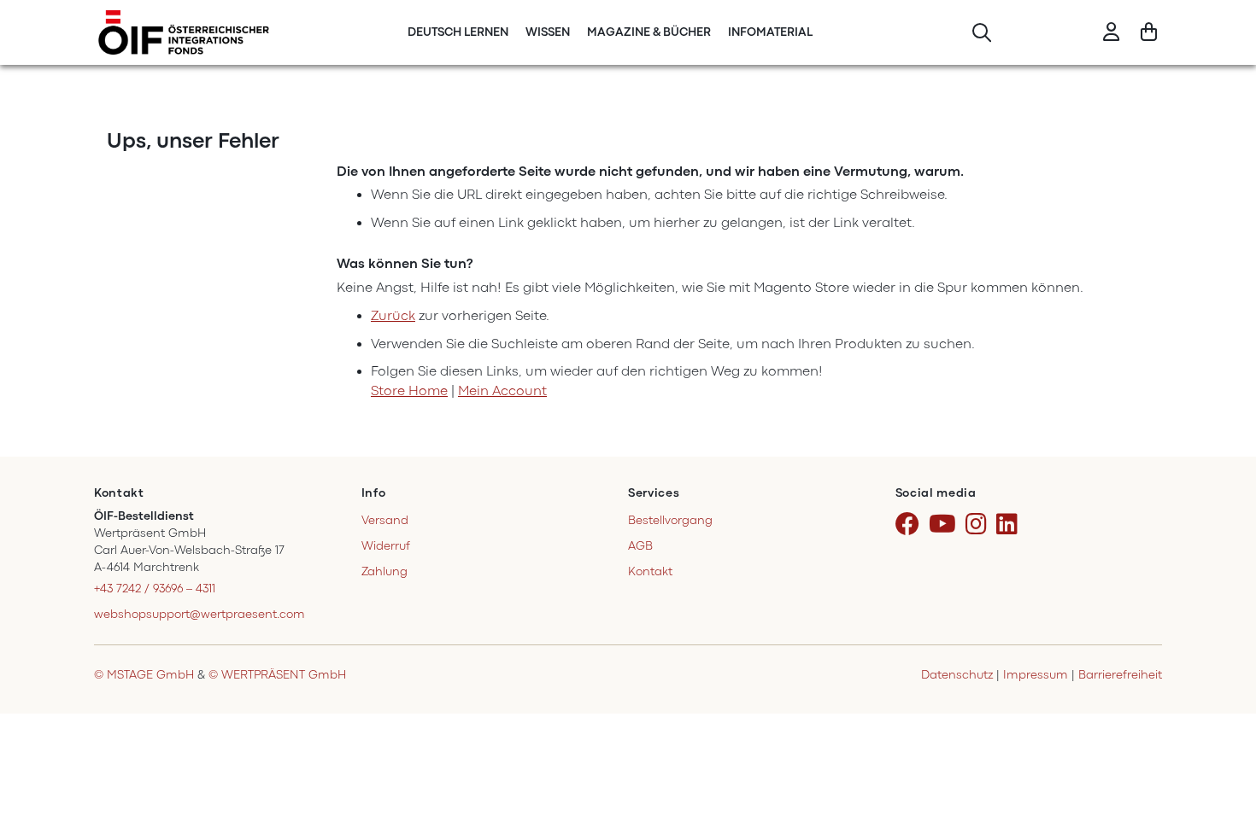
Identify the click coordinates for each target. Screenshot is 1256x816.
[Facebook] (910, 525)
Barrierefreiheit (1120, 674)
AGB (640, 545)
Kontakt (650, 571)
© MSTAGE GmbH (144, 674)
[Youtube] (945, 525)
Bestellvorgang (670, 520)
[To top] (1221, 781)
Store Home (409, 391)
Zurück (393, 315)
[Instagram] (979, 525)
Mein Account (502, 391)
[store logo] (183, 32)
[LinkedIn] (1010, 525)
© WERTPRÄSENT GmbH (277, 674)
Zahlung (384, 571)
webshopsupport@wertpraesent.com (199, 614)
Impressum (1035, 674)
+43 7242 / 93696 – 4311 (154, 588)
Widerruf (385, 545)
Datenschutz (957, 674)
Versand (384, 520)
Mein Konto (1111, 32)
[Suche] (981, 32)
